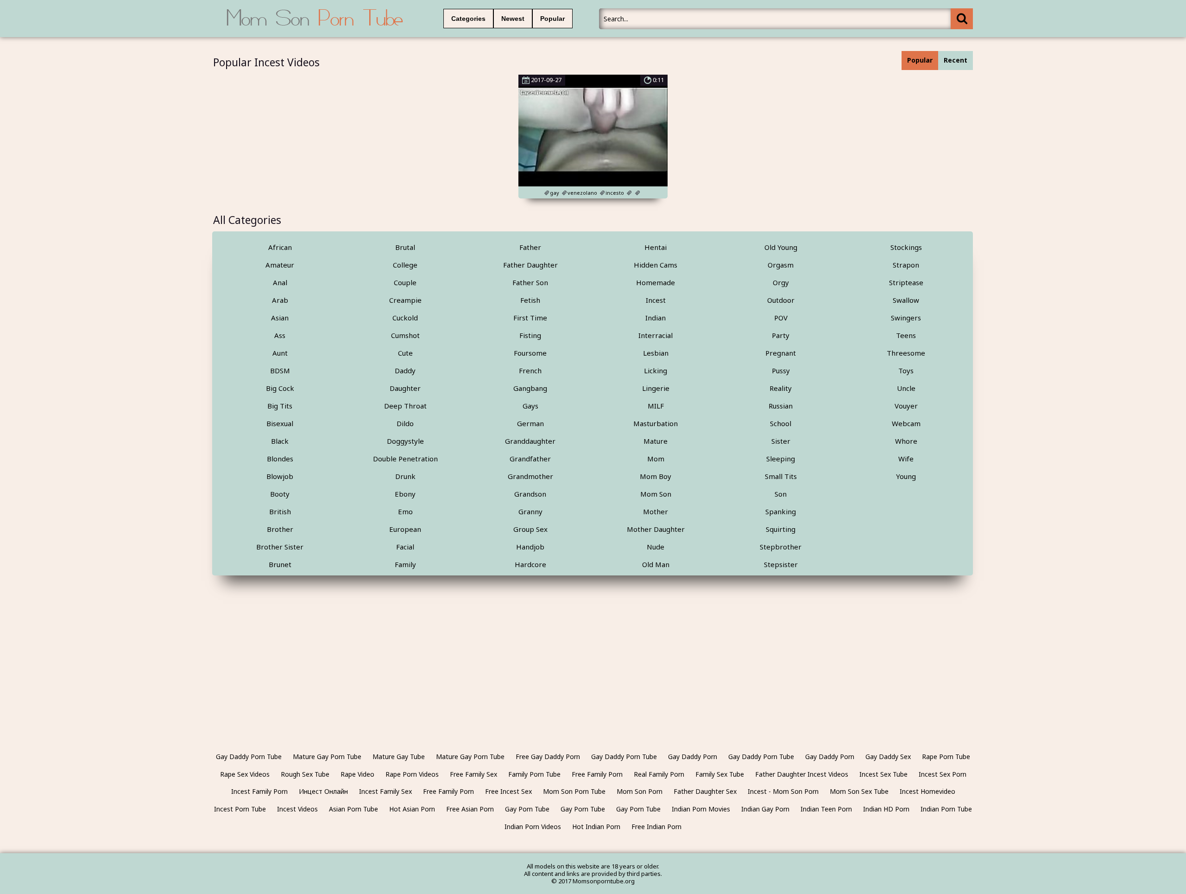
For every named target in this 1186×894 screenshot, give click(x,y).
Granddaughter (530, 441)
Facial (405, 546)
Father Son (530, 282)
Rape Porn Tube (946, 756)
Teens (906, 335)
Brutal (405, 247)
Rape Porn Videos (412, 774)
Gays (530, 405)
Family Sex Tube (719, 774)
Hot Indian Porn (596, 826)
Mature (655, 441)
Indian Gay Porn (765, 809)
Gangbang (530, 388)
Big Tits (279, 405)
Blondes (280, 458)
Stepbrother (780, 546)
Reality (781, 388)
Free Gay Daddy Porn (548, 756)
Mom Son (655, 493)
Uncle (906, 388)
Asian (280, 317)
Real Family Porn (659, 774)
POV (781, 317)
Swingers (906, 317)
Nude (655, 546)
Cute (405, 353)
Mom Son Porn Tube (574, 791)
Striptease (906, 282)
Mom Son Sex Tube (859, 791)
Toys (906, 370)
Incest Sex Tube (883, 774)
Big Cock (280, 388)
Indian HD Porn (886, 809)
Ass (279, 335)
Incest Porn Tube (240, 809)
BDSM (280, 370)
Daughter (405, 388)
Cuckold (405, 317)
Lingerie (655, 388)
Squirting (780, 529)
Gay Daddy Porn (692, 756)
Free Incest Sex (508, 791)
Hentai (655, 247)
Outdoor (781, 300)
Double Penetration (405, 458)
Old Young (780, 247)
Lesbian (656, 353)
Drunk (405, 476)
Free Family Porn (597, 774)
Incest (656, 300)
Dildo (405, 423)
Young (906, 476)
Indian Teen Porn (826, 809)
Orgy (781, 282)
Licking (655, 370)
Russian (781, 405)
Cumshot (405, 335)
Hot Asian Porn (412, 809)
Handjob (530, 546)
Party (780, 335)
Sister (780, 441)
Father (530, 247)
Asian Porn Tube (353, 809)
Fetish (530, 300)
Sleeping (780, 458)
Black (280, 441)
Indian (655, 317)
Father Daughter (530, 264)
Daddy (405, 370)
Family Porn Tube (534, 774)
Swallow (906, 300)
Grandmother (530, 476)
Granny (530, 511)
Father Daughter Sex (705, 791)
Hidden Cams (655, 264)
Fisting (530, 335)
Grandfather (530, 458)
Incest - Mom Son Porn (783, 791)
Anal (280, 282)
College (405, 264)
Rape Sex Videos (245, 774)
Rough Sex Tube (305, 774)
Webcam (906, 423)
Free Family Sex (473, 774)
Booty (280, 493)
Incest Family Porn (259, 791)
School (780, 423)
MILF (656, 405)
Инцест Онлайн (323, 791)
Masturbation (655, 423)
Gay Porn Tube (527, 809)
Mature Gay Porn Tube (327, 756)
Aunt (280, 353)
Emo (405, 511)
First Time (530, 317)
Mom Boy (655, 476)
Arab (280, 300)
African (280, 247)
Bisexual (279, 423)
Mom (655, 458)
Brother (280, 529)
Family (405, 564)
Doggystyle (405, 441)
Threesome (906, 353)
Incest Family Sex (385, 791)
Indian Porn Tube (946, 809)
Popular (552, 18)
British (280, 511)
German (530, 423)
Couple (405, 282)
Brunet (280, 564)
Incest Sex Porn (942, 774)
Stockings (906, 247)
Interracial (655, 335)
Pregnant (780, 353)
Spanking (780, 511)
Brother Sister (279, 546)
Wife (906, 458)
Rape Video (357, 774)
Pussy (781, 370)
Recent (955, 60)
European (405, 529)
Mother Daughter (656, 529)
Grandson (530, 493)
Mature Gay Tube (398, 756)
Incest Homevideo (927, 791)
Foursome (530, 353)
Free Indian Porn (656, 826)
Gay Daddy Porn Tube (249, 756)
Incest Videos (297, 809)
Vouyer (906, 405)
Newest (512, 18)
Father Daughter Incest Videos (801, 774)
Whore (906, 441)
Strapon (906, 264)
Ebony (405, 493)
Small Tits (781, 476)
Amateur (279, 264)
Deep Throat (405, 405)
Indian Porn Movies (701, 809)
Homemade (655, 282)
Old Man (655, 564)
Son (781, 493)
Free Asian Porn (470, 809)
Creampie (405, 300)
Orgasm (781, 264)
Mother (655, 511)
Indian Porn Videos (533, 826)
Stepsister (781, 564)
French (530, 370)
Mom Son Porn (639, 791)
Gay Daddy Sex (888, 756)
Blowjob (279, 476)
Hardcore (530, 564)
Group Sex (530, 529)
